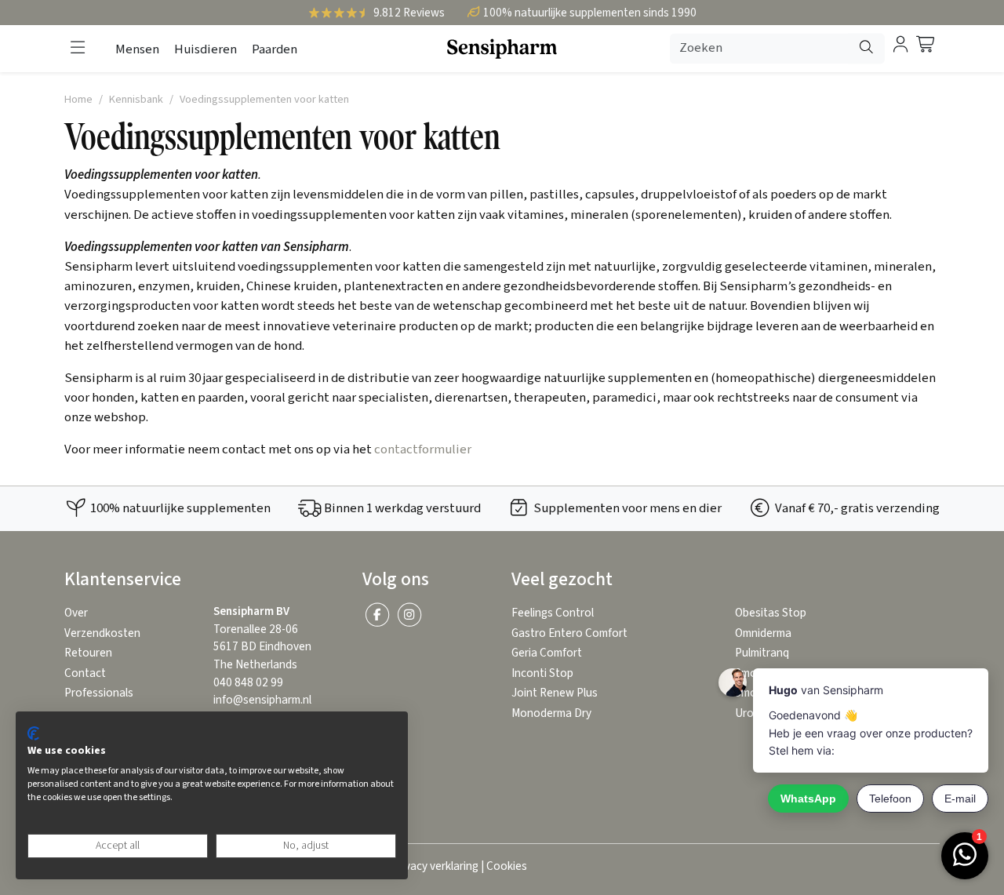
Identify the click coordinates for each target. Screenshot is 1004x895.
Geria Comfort (546, 653)
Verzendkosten (102, 633)
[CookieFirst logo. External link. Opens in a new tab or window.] (33, 733)
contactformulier (422, 449)
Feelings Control (552, 613)
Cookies (506, 866)
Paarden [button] (274, 49)
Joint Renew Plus (554, 693)
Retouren (88, 653)
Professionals (98, 693)
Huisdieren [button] (205, 49)
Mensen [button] (137, 49)
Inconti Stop (542, 673)
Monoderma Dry (551, 713)
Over (76, 613)
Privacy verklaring (434, 866)
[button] (77, 48)
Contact (85, 673)
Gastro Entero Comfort (569, 633)
